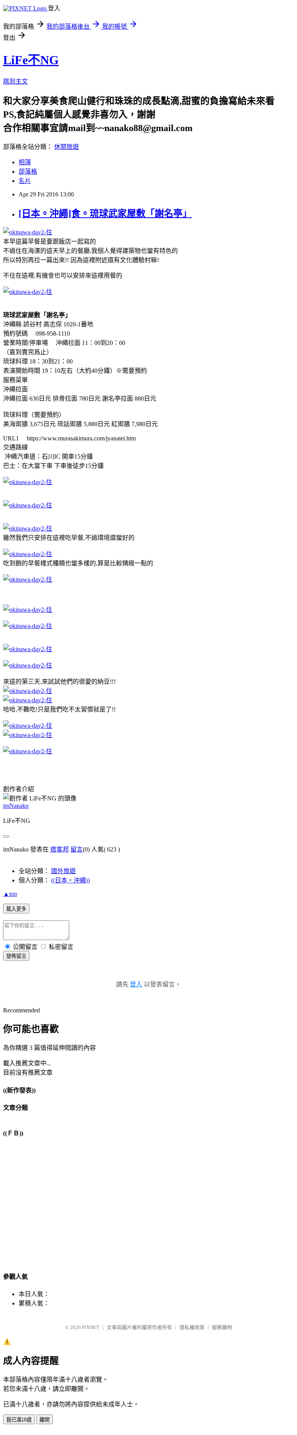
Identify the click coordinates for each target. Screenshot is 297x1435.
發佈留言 (16, 956)
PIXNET (90, 1327)
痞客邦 (59, 849)
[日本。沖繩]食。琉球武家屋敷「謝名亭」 (105, 213)
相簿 (25, 162)
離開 (44, 1420)
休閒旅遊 (66, 146)
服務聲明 (222, 1327)
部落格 (28, 171)
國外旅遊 (63, 871)
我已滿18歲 (19, 1420)
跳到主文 (15, 81)
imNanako (16, 805)
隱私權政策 (192, 1327)
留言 (76, 849)
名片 (25, 180)
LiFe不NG (31, 60)
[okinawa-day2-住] (27, 232)
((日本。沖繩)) (70, 880)
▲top (10, 894)
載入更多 (16, 909)
